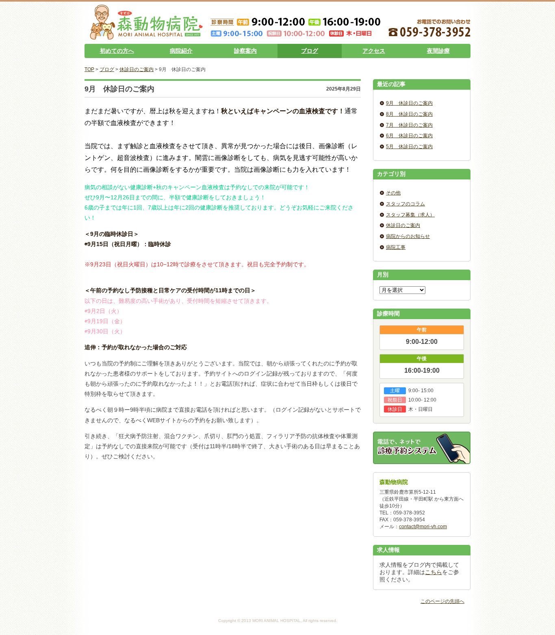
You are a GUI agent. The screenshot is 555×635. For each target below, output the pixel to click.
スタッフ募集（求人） (410, 215)
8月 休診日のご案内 (409, 114)
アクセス (373, 51)
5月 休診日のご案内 (409, 146)
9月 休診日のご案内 (409, 103)
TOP (89, 69)
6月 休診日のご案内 (409, 135)
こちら (433, 572)
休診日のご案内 (136, 69)
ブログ (309, 51)
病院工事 (395, 247)
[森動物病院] (146, 36)
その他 (393, 193)
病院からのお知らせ (408, 236)
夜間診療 (438, 51)
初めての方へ (117, 51)
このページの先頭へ (442, 601)
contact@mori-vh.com (423, 526)
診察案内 (245, 51)
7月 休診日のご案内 (409, 125)
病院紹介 (181, 51)
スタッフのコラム (405, 204)
